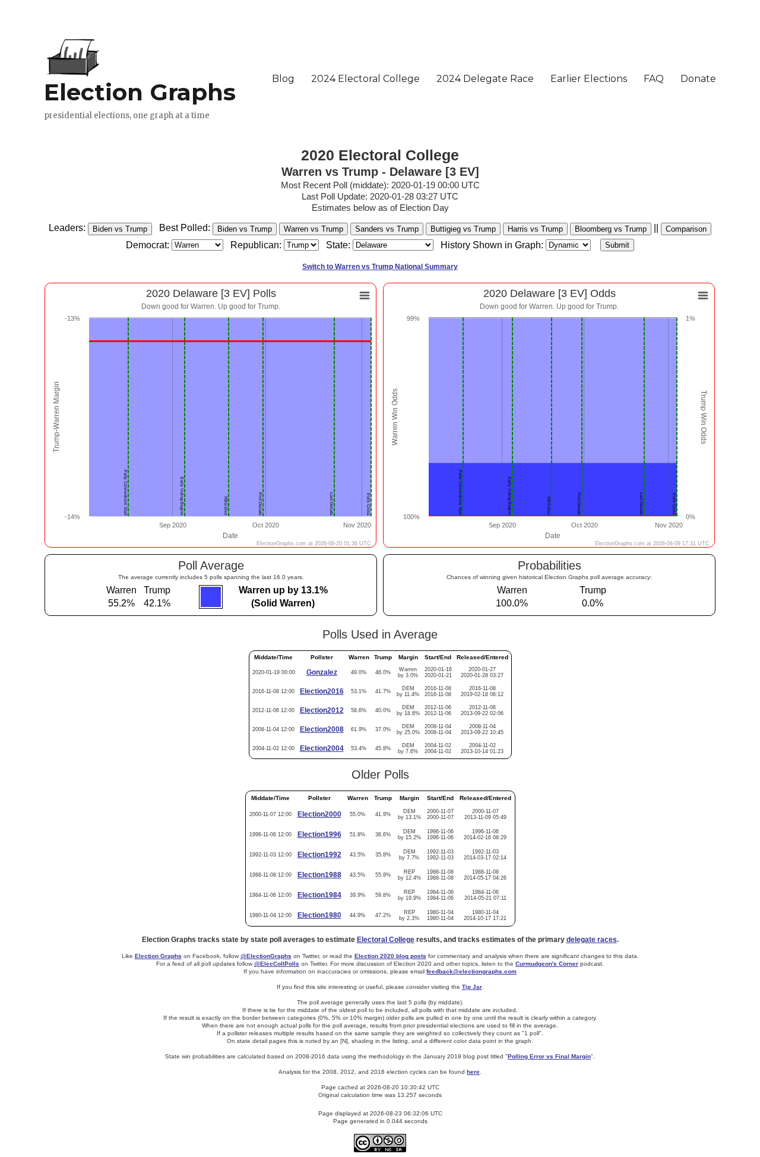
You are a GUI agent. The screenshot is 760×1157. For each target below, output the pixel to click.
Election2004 (322, 748)
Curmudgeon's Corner (546, 963)
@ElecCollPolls (276, 963)
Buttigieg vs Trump (463, 229)
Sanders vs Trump (387, 229)
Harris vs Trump (535, 229)
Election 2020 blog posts (390, 956)
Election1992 (319, 855)
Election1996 (319, 834)
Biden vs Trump (120, 229)
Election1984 (319, 895)
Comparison (686, 229)
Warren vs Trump (313, 229)
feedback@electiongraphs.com (471, 971)
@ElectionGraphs (266, 956)
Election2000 (319, 814)
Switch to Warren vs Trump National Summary (380, 267)
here (473, 1072)
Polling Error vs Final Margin (549, 1056)
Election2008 (322, 729)
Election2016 (322, 691)
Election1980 (319, 915)
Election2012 (322, 710)
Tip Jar (472, 987)
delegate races (591, 939)
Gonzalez (321, 672)
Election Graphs (158, 956)
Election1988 (319, 875)
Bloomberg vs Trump (611, 229)
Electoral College (385, 939)
